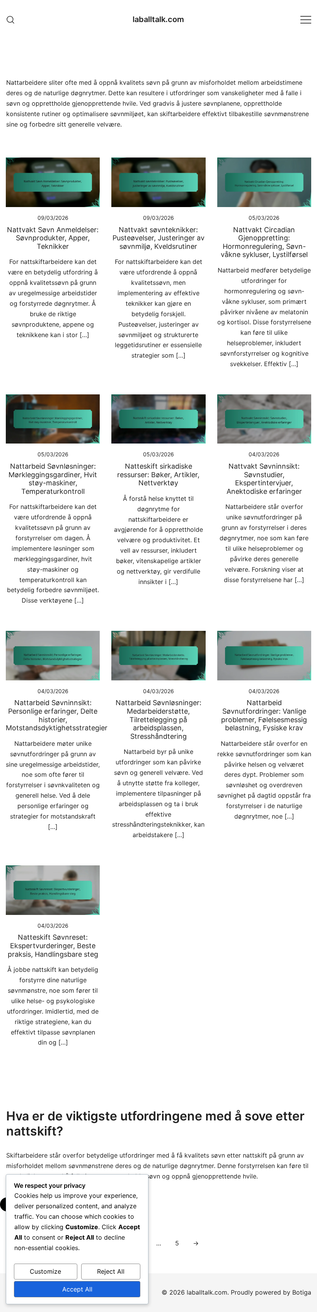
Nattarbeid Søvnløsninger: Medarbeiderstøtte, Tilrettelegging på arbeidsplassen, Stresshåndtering (158, 719)
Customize (45, 1271)
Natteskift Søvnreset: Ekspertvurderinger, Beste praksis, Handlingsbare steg (53, 945)
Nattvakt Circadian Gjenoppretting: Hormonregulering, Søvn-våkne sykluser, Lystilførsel (264, 242)
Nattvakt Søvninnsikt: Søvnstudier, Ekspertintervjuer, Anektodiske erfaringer (264, 478)
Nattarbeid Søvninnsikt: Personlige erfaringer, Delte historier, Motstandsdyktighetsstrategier (56, 715)
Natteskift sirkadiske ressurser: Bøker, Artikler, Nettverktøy (158, 474)
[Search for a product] (10, 19)
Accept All (77, 1289)
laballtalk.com (158, 19)
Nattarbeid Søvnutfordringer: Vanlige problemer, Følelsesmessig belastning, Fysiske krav (264, 715)
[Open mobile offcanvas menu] (305, 19)
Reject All (110, 1271)
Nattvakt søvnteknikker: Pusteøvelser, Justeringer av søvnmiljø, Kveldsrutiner (158, 238)
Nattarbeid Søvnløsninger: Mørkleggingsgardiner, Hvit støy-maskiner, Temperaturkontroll (53, 478)
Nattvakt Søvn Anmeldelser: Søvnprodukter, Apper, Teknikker (53, 238)
